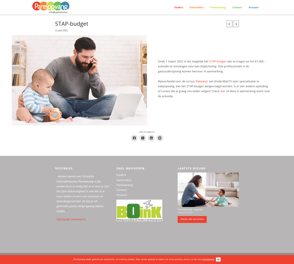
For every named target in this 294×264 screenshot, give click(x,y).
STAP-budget (217, 61)
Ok (218, 259)
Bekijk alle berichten (192, 219)
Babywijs (202, 81)
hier (223, 91)
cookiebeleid (208, 259)
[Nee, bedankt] (290, 259)
